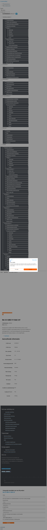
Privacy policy (34, 259)
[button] (12, 260)
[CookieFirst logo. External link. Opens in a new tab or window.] (10, 261)
